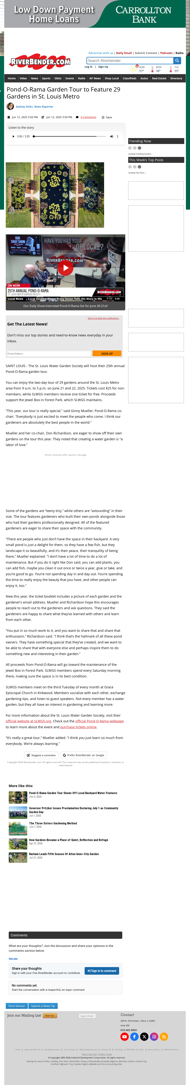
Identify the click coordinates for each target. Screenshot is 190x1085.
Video (23, 78)
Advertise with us (101, 53)
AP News (95, 78)
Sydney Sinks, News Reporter (34, 106)
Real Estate (159, 78)
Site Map (119, 1049)
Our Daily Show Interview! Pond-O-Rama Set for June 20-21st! (65, 306)
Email (90, 1016)
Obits (58, 78)
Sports (46, 78)
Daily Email (124, 53)
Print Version (17, 1006)
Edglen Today (105, 1054)
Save (108, 117)
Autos (144, 78)
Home (12, 78)
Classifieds (129, 78)
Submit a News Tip (43, 1006)
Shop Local (112, 78)
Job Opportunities (52, 1049)
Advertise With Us (32, 1049)
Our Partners (69, 1049)
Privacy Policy (154, 1049)
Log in (88, 66)
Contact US (106, 1049)
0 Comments (88, 117)
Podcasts (166, 53)
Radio (180, 53)
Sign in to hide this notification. (103, 318)
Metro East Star (89, 1054)
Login (83, 1016)
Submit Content (146, 53)
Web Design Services (88, 1049)
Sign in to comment (103, 971)
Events (69, 78)
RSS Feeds (131, 1049)
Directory (176, 78)
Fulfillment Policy (171, 1049)
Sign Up (103, 66)
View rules (13, 959)
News (34, 78)
